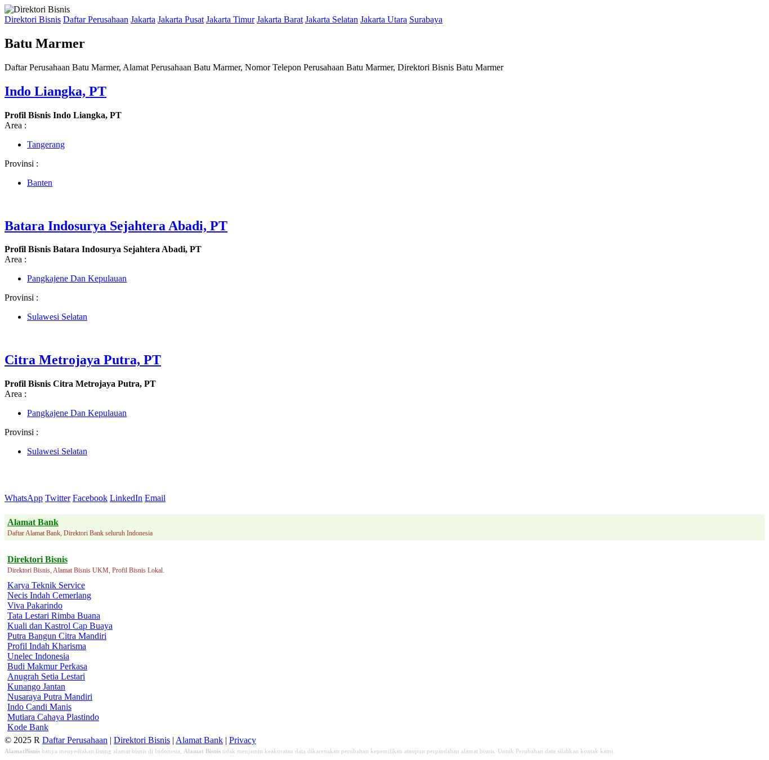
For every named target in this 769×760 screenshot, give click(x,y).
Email (155, 498)
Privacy (242, 740)
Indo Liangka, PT (55, 91)
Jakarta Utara (383, 19)
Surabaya (425, 19)
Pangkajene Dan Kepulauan (77, 278)
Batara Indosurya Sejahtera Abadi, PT (116, 225)
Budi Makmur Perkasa (47, 666)
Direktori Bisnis (33, 19)
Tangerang (46, 144)
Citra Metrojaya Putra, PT (83, 359)
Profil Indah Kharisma (46, 646)
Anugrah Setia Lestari (46, 676)
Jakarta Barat (280, 19)
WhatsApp (24, 498)
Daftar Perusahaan (95, 19)
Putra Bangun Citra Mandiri (56, 636)
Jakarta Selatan (331, 19)
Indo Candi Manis (39, 707)
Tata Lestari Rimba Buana (53, 615)
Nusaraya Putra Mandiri (49, 696)
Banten (39, 182)
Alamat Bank (199, 740)
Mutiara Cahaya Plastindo (53, 717)
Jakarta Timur (230, 19)
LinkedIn (126, 498)
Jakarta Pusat (181, 19)
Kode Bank (27, 727)
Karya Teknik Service (46, 585)
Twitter (57, 498)
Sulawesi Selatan (57, 316)
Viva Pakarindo (34, 605)
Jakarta (143, 19)
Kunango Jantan (36, 686)
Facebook (90, 498)
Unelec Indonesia (38, 656)
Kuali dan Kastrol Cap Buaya (60, 626)
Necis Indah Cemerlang (49, 595)
